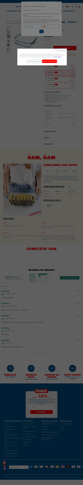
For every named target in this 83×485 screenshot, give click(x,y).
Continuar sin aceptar (61, 50)
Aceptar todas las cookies (49, 61)
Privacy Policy (57, 56)
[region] (42, 57)
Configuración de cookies (33, 61)
